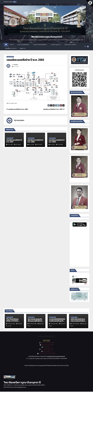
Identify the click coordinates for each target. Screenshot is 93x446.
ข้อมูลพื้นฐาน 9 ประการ (11, 48)
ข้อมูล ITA (22, 48)
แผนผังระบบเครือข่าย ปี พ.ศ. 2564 (18, 109)
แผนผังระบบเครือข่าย (10, 56)
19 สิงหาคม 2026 (11, 323)
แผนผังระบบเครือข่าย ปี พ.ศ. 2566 (35, 141)
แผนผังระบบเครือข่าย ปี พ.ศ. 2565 (56, 141)
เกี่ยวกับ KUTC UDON (70, 44)
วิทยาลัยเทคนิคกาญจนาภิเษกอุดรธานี (46, 37)
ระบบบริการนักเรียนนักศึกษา (40, 44)
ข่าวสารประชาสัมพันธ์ (10, 317)
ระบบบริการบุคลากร (56, 44)
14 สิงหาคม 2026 (54, 323)
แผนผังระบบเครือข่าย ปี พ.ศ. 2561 (53, 109)
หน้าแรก (12, 44)
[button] (85, 46)
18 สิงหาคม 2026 (33, 323)
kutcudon (16, 64)
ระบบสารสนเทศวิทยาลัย (23, 44)
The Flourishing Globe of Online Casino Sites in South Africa (14, 322)
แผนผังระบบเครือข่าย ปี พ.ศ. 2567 (14, 141)
